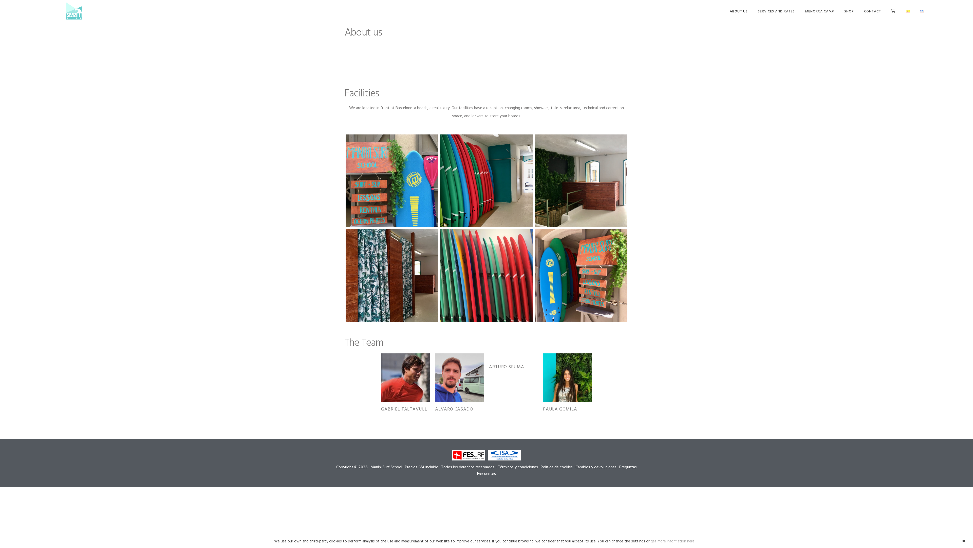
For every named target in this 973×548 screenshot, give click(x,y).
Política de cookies (557, 467)
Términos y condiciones (518, 467)
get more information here (673, 541)
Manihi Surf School (74, 10)
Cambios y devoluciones (595, 467)
